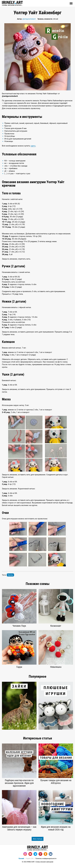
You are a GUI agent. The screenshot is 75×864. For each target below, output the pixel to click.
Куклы (10, 575)
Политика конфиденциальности (45, 858)
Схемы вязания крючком (12, 5)
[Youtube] (30, 854)
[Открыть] (71, 3)
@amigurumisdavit (29, 19)
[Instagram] (25, 854)
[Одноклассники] (45, 854)
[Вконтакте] (50, 854)
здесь (33, 146)
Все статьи (37, 839)
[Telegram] (35, 854)
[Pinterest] (40, 854)
